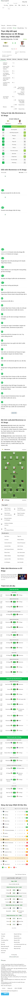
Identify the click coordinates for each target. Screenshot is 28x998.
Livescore (3, 952)
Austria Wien (7, 742)
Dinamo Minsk (7, 752)
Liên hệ (3, 988)
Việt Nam (11, 5)
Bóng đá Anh (16, 936)
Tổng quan (3, 59)
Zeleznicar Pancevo (20, 774)
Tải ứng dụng (14, 954)
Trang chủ (3, 934)
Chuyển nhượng (4, 948)
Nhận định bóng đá (5, 946)
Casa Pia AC (7, 684)
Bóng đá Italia (17, 942)
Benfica (8, 715)
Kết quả (14, 28)
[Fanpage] (13, 985)
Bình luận (3, 944)
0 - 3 (14, 908)
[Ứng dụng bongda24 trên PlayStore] (11, 956)
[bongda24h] (1, 5)
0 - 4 (14, 918)
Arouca (8, 689)
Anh (16, 5)
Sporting (6, 814)
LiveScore (3, 28)
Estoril (19, 720)
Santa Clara (6, 820)
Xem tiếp (14, 412)
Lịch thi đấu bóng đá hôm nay (20, 944)
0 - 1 (14, 899)
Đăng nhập (24, 1)
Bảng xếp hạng (21, 28)
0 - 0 (14, 902)
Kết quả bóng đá (17, 946)
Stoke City (8, 792)
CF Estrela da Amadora (21, 710)
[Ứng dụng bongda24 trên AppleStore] (16, 956)
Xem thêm (14, 928)
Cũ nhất (25, 172)
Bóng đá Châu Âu (17, 938)
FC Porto (6, 811)
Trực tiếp (3, 942)
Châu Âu (24, 5)
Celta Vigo (20, 788)
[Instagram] (15, 985)
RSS (2, 985)
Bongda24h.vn (15, 990)
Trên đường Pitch (9, 4)
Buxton (8, 796)
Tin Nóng (3, 936)
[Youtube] (18, 985)
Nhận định (20, 59)
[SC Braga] (22, 44)
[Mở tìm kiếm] (25, 3)
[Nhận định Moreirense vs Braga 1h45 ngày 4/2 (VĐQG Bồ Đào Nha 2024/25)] (22, 577)
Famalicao (8, 725)
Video (2, 938)
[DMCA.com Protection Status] (5, 994)
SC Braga (22, 46)
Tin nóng (6, 5)
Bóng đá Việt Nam (17, 934)
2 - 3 (14, 911)
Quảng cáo (10, 988)
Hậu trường (3, 950)
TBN (19, 5)
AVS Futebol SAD (22, 699)
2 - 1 (14, 924)
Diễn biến (9, 59)
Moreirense (8, 595)
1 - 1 (14, 921)
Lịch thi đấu (9, 28)
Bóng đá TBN (17, 940)
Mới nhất (3, 3)
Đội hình (14, 59)
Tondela (8, 704)
